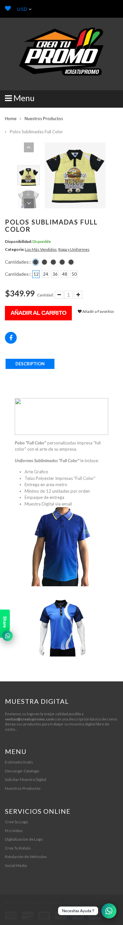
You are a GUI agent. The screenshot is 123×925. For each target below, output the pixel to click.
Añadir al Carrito (38, 313)
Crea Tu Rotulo (18, 848)
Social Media (16, 865)
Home (10, 118)
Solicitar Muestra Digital (25, 779)
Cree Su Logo (16, 821)
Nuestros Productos (44, 118)
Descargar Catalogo (22, 770)
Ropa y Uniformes (74, 249)
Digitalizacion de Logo (24, 839)
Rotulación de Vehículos (26, 856)
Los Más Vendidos (41, 249)
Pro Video (13, 830)
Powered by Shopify (59, 902)
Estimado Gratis (19, 762)
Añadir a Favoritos (98, 311)
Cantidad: (45, 294)
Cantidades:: (18, 262)
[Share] (11, 338)
